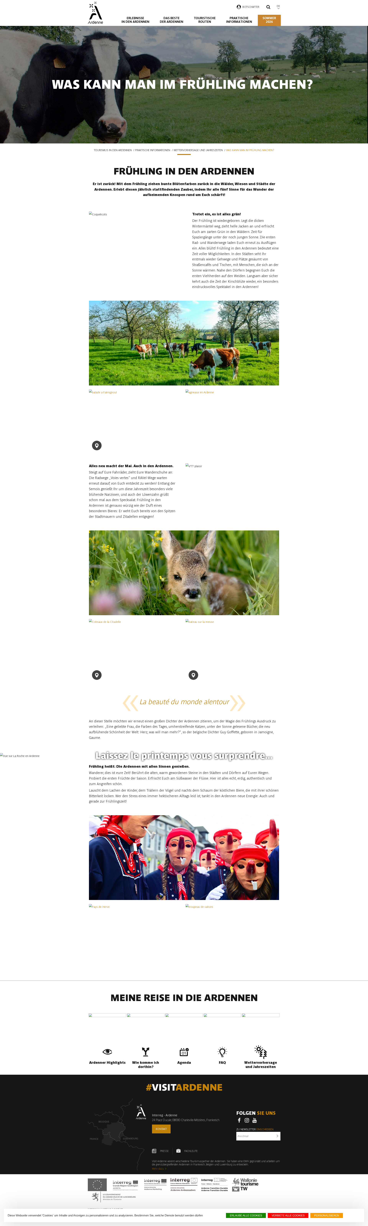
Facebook (239, 1120)
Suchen (268, 7)
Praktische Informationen (239, 20)
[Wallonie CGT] (245, 1184)
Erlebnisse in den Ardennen (135, 20)
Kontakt (161, 1128)
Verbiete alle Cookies (288, 1215)
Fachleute (191, 1151)
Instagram (247, 1120)
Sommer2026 (269, 20)
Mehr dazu (158, 1168)
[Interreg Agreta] (125, 1184)
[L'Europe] (97, 1184)
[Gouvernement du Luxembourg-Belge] (114, 1196)
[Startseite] (95, 13)
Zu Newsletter (255, 1129)
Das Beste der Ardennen (171, 20)
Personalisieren (326, 1215)
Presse (164, 1151)
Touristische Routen (205, 20)
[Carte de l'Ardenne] (117, 1134)
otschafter (251, 6)
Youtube (254, 1120)
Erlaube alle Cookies (246, 1215)
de (278, 6)
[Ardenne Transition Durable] (214, 1184)
